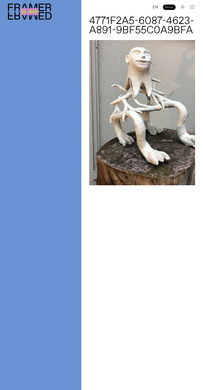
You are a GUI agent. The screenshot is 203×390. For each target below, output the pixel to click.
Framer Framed (30, 11)
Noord (169, 7)
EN (155, 7)
